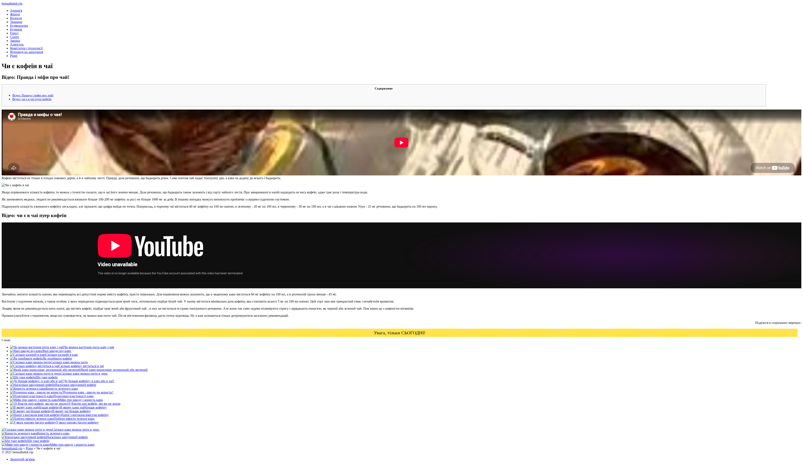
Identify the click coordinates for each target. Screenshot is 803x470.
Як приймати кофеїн (57, 358)
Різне (13, 55)
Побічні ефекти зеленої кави (74, 418)
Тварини (16, 22)
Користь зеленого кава (62, 388)
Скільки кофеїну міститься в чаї (81, 366)
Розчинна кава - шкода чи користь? (88, 392)
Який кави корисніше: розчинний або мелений (114, 370)
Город (14, 33)
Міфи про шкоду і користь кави (80, 400)
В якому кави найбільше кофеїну (83, 407)
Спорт (14, 37)
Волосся (16, 18)
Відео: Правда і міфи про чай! (33, 95)
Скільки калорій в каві (62, 354)
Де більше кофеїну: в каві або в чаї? (89, 381)
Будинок (16, 29)
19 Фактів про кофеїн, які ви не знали (93, 403)
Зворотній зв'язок (22, 459)
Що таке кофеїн (47, 377)
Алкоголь (17, 44)
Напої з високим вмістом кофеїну (85, 415)
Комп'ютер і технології (26, 48)
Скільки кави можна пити (69, 362)
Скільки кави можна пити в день (83, 373)
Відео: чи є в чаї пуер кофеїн (31, 99)
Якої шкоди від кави (56, 351)
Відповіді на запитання (26, 52)
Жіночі (15, 14)
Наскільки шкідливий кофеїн (75, 385)
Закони (15, 40)
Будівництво (19, 25)
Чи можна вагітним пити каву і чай (89, 347)
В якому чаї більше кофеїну (71, 411)
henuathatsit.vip (12, 3)
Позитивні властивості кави (74, 396)
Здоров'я (16, 10)
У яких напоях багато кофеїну (77, 422)
